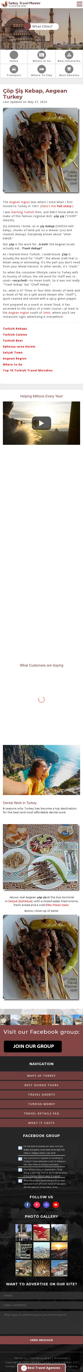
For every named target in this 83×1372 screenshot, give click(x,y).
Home (14, 61)
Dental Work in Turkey (20, 802)
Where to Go (41, 61)
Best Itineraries (69, 61)
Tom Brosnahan (40, 1358)
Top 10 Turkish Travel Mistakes (28, 370)
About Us (21, 1358)
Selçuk (13, 901)
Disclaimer (61, 1358)
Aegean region (19, 202)
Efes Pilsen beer (57, 905)
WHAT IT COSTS (41, 1123)
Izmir (46, 312)
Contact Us (12, 1366)
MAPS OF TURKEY (41, 1075)
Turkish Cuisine (15, 334)
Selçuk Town (13, 352)
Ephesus (25, 901)
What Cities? (41, 26)
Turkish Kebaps (15, 328)
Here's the (56, 206)
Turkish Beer (13, 340)
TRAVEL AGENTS (41, 1094)
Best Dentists (69, 75)
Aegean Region (15, 358)
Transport (14, 75)
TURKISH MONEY (41, 1104)
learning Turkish (22, 212)
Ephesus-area (13, 346)
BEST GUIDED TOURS (42, 1085)
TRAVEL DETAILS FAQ (41, 1113)
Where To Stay (42, 75)
